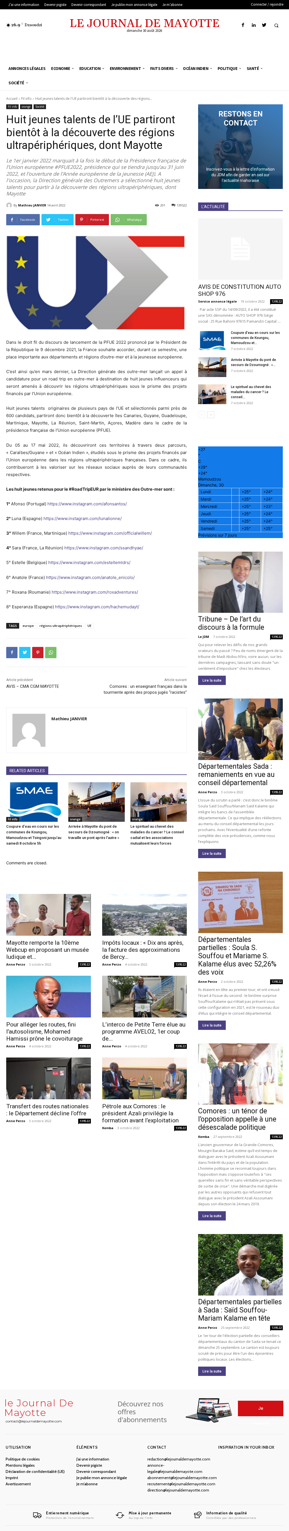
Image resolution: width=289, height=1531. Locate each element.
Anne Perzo (15, 964)
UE (89, 626)
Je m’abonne (87, 1483)
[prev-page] (201, 414)
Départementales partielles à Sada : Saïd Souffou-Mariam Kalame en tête (240, 1310)
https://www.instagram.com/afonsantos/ (87, 503)
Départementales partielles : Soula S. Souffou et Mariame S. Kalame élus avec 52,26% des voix (237, 955)
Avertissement (18, 1483)
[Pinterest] (37, 652)
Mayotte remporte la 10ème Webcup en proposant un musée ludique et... (47, 949)
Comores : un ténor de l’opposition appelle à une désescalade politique (237, 1119)
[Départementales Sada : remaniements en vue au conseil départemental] (240, 729)
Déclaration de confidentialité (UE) (35, 1471)
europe (28, 626)
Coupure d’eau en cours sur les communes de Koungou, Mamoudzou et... (255, 338)
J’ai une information (92, 1459)
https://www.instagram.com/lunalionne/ (82, 518)
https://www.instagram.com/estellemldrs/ (89, 562)
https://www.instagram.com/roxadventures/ (95, 592)
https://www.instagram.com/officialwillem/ (110, 533)
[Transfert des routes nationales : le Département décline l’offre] (48, 1078)
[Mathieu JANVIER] (10, 205)
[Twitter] (264, 25)
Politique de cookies (23, 1459)
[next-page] (210, 414)
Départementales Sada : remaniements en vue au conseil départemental (236, 774)
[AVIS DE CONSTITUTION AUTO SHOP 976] (240, 249)
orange (26, 107)
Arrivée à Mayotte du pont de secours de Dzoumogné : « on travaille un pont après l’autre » (93, 832)
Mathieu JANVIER (32, 205)
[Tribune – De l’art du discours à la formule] (240, 582)
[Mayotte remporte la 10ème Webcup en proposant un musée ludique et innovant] (48, 915)
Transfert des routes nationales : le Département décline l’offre (47, 1110)
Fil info (26, 98)
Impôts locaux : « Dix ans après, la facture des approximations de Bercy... (142, 949)
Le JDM (203, 637)
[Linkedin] (253, 25)
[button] (276, 25)
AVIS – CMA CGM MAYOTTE (32, 686)
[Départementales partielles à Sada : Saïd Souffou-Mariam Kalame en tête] (240, 1265)
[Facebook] (243, 25)
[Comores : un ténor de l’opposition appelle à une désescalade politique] (240, 1074)
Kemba (107, 1128)
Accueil (11, 98)
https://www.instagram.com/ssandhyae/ (103, 547)
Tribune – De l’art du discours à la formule (231, 623)
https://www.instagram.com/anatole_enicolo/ (90, 577)
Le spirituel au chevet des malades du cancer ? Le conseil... (251, 392)
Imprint (12, 1477)
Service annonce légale (217, 301)
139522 (85, 964)
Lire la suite (212, 680)
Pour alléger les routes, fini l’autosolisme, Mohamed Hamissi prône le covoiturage (44, 1031)
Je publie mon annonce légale (101, 1477)
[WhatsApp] (50, 652)
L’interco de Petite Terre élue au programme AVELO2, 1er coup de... (143, 1031)
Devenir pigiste (89, 1465)
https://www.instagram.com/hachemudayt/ (97, 606)
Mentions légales (20, 1465)
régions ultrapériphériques (61, 626)
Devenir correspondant (96, 1471)
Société (39, 107)
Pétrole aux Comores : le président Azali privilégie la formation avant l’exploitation (140, 1113)
